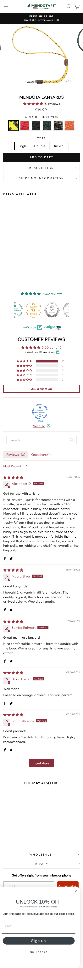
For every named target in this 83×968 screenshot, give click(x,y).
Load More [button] (41, 763)
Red (25, 125)
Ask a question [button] (41, 389)
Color (41, 117)
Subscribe (68, 886)
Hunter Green (47, 125)
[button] (33, 104)
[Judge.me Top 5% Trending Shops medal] (60, 310)
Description (41, 168)
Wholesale (40, 854)
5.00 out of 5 (52, 347)
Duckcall (59, 146)
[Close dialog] (79, 890)
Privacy (40, 864)
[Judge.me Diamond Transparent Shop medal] (40, 411)
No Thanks (41, 952)
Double (39, 146)
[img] (13, 477)
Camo (58, 125)
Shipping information (41, 178)
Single (22, 146)
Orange (69, 125)
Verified (39, 426)
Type (41, 138)
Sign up (41, 941)
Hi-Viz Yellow (13, 125)
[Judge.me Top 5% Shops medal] (41, 310)
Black (36, 125)
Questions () (41, 454)
